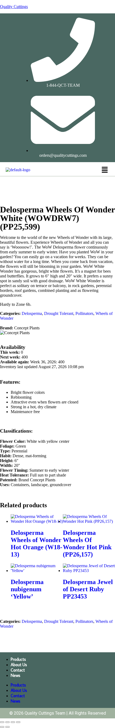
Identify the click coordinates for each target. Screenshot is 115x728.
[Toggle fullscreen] (7, 722)
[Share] (13, 722)
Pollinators (84, 313)
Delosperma (32, 313)
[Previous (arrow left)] (2, 727)
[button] (104, 170)
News (15, 675)
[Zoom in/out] (2, 722)
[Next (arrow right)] (7, 727)
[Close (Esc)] (18, 722)
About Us (19, 664)
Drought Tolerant (58, 313)
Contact (18, 670)
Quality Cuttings (14, 6)
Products (18, 659)
